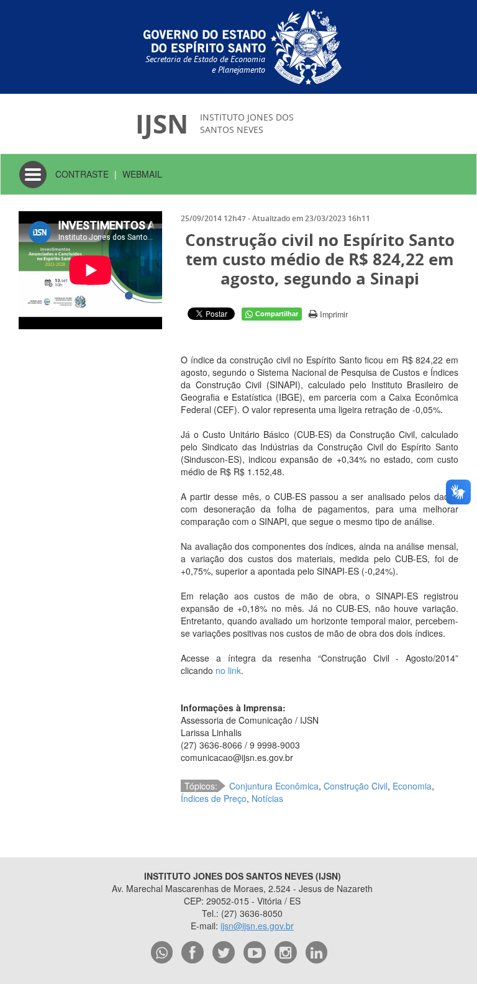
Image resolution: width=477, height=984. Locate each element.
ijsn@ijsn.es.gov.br (257, 925)
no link (228, 670)
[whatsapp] (162, 952)
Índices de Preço (214, 798)
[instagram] (286, 952)
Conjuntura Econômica (274, 786)
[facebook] (192, 952)
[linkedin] (317, 952)
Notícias (267, 798)
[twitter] (223, 952)
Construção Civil (356, 786)
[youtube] (254, 952)
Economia (412, 786)
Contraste (82, 174)
